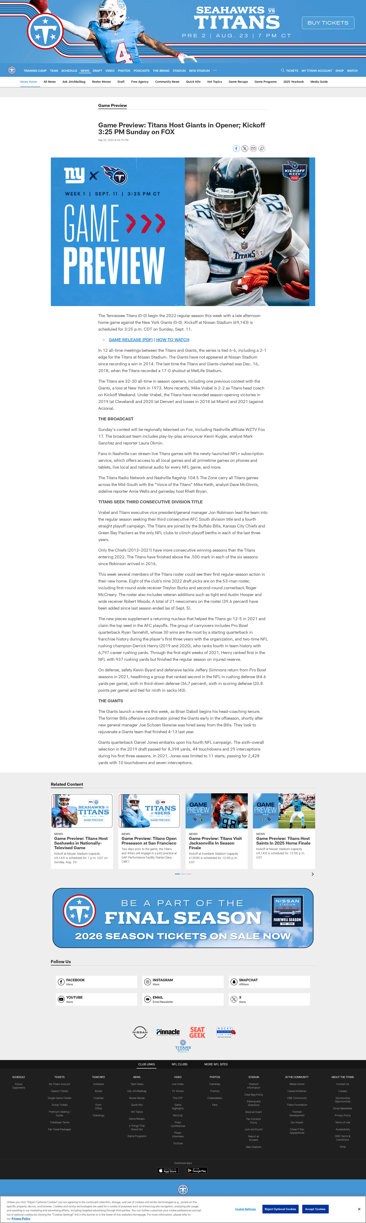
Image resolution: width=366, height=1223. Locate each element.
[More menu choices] (214, 70)
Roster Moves (137, 1097)
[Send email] (253, 151)
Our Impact (297, 1122)
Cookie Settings (245, 1209)
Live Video (178, 1083)
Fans (215, 1104)
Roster (98, 1090)
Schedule (18, 1076)
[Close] (359, 1209)
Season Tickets (59, 1090)
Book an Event (253, 1111)
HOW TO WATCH (172, 339)
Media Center (297, 1083)
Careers (342, 1090)
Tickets (59, 1076)
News (136, 1076)
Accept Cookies (315, 1209)
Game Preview (112, 105)
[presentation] (313, 874)
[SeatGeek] (197, 1033)
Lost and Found (253, 1129)
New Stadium (253, 1146)
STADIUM (253, 1076)
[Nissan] (140, 1033)
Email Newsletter (342, 1108)
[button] (177, 873)
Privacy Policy (343, 1115)
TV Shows (178, 1090)
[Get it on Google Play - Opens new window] (197, 1172)
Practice (214, 1090)
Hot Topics (137, 1111)
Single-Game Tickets (59, 1097)
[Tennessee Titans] (183, 1190)
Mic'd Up (178, 1115)
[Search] (282, 70)
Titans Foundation (297, 1104)
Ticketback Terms (59, 1122)
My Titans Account (59, 1083)
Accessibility (343, 1129)
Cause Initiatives (297, 1090)
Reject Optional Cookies (280, 1209)
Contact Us (342, 1083)
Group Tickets (60, 1104)
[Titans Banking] (168, 1033)
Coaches (99, 1097)
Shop (343, 1146)
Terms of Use (342, 1122)
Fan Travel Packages (59, 1129)
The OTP (178, 1097)
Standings (98, 1115)
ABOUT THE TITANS (342, 1076)
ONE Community (297, 1097)
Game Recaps (137, 1118)
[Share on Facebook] (236, 151)
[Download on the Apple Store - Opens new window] (168, 1171)
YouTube (178, 1143)
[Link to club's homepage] (12, 70)
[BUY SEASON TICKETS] (183, 918)
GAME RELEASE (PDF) (131, 339)
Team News (136, 1083)
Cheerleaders (214, 1097)
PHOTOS (215, 1076)
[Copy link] (261, 148)
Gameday (214, 1083)
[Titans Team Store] (183, 1046)
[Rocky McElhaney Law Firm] (226, 1033)
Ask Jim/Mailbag (136, 1090)
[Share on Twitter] (244, 151)
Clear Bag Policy (253, 1094)
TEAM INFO (98, 1076)
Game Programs (137, 1136)
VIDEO (178, 1076)
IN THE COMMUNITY (297, 1076)
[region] (183, 1209)
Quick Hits (137, 1104)
